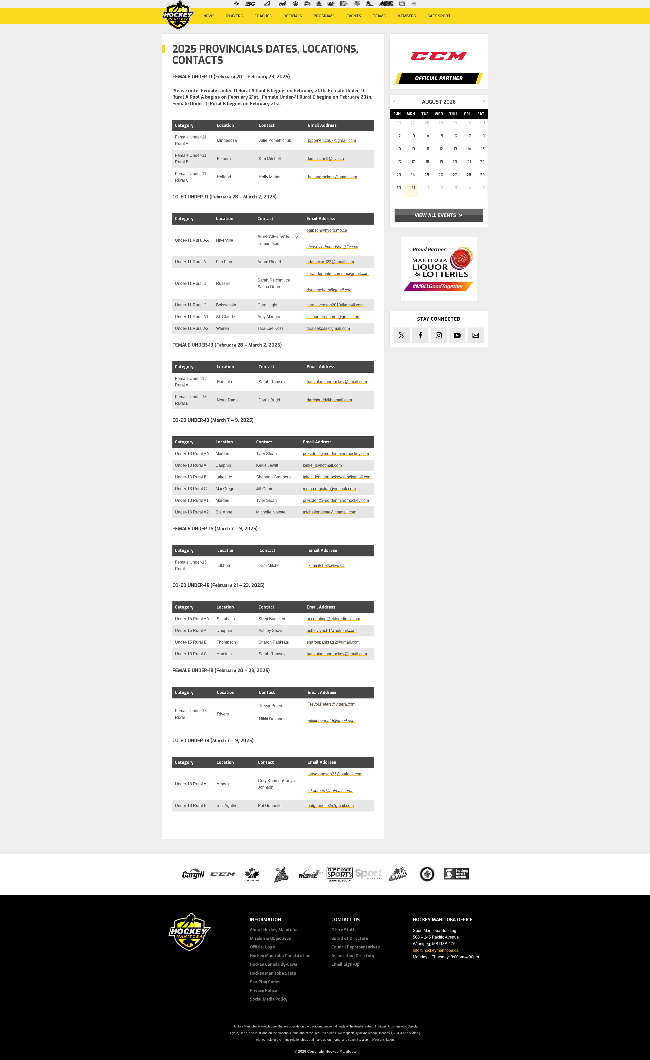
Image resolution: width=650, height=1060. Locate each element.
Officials (292, 15)
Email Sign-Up (345, 964)
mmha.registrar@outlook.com (329, 489)
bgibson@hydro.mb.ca (326, 230)
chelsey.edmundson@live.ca (332, 247)
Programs (324, 15)
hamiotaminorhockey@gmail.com (337, 382)
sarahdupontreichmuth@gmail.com (337, 273)
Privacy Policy (263, 990)
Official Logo (262, 947)
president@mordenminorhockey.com (336, 453)
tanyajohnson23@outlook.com (334, 774)
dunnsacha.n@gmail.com (329, 290)
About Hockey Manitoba (273, 929)
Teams (379, 15)
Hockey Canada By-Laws (273, 964)
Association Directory (352, 955)
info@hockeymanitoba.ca (436, 950)
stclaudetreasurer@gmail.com (333, 317)
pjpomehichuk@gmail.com (332, 140)
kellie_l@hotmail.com (322, 465)
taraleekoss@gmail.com (328, 328)
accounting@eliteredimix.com (333, 619)
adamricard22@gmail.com (330, 262)
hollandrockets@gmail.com (332, 177)
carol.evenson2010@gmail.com (335, 305)
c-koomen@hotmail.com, (330, 790)
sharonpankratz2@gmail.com (333, 642)
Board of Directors (349, 938)
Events (353, 15)
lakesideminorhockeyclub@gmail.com (337, 477)
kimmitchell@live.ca (326, 159)
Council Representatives (355, 947)
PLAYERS (234, 15)
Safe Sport (439, 15)
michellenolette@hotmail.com (329, 512)
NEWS (209, 15)
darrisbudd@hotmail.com (329, 400)
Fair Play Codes (265, 982)
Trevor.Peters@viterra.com (331, 704)
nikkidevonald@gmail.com (331, 721)
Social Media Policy (268, 999)
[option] (439, 51)
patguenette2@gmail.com (330, 805)
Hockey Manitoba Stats (273, 973)
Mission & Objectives (270, 938)
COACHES (263, 15)
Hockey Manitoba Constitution (280, 955)
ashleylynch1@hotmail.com (331, 630)
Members (406, 15)
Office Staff (342, 929)
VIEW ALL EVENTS (439, 215)
